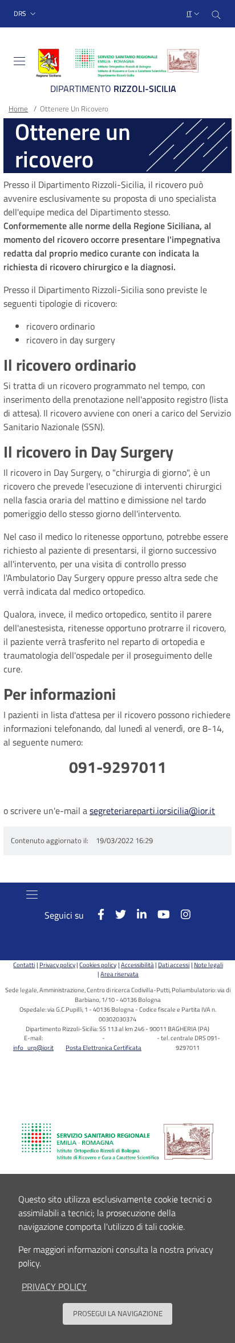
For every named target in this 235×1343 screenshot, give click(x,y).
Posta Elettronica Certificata (103, 1047)
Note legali (208, 964)
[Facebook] (95, 914)
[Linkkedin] (136, 914)
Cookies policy (97, 964)
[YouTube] (158, 914)
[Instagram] (180, 914)
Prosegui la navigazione (118, 1313)
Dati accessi (173, 964)
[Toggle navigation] (19, 61)
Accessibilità (137, 964)
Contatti (24, 964)
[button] (26, 14)
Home (18, 108)
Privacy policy (57, 964)
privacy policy (54, 1286)
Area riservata (119, 974)
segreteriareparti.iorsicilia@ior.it (152, 810)
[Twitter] (115, 914)
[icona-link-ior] (117, 1141)
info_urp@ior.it (33, 1047)
